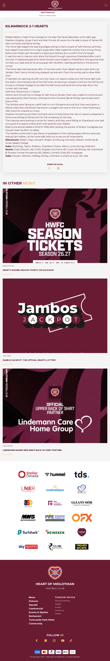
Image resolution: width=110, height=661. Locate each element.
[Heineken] (55, 532)
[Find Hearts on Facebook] (38, 640)
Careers (58, 614)
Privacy (58, 607)
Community (35, 623)
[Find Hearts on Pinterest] (72, 640)
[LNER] (28, 488)
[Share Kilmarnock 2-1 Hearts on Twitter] (59, 168)
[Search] (106, 5)
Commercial (36, 608)
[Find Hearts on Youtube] (63, 640)
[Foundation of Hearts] (82, 532)
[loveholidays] (55, 488)
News (32, 597)
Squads (33, 605)
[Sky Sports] (28, 546)
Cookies (58, 604)
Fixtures (33, 601)
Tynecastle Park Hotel (41, 620)
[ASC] (28, 503)
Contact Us (59, 610)
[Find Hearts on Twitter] (46, 640)
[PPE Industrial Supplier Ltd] (55, 517)
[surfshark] (28, 532)
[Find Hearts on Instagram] (55, 640)
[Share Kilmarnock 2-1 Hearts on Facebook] (50, 168)
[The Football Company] (55, 503)
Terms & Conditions (62, 601)
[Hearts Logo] (55, 5)
